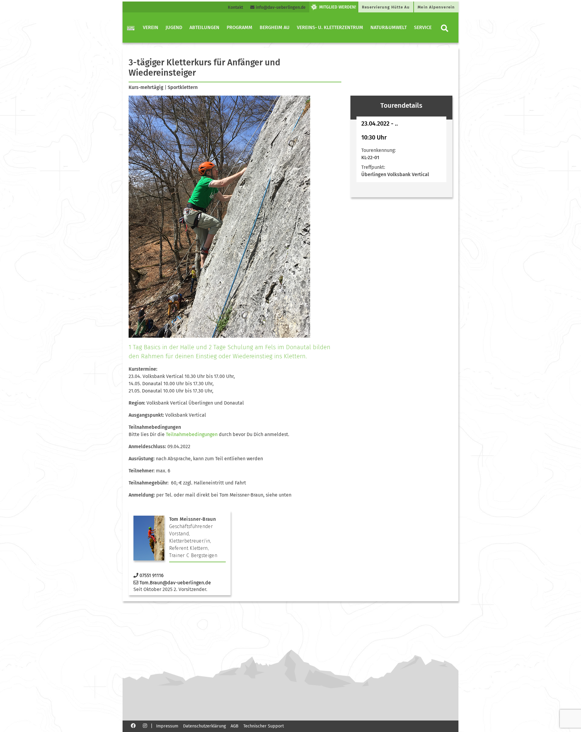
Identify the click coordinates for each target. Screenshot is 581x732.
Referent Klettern (188, 548)
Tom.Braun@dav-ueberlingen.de (175, 583)
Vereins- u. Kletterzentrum (330, 27)
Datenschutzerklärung (204, 726)
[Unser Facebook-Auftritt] (133, 725)
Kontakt (235, 7)
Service (423, 27)
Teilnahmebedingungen (192, 434)
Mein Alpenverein (436, 7)
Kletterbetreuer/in (189, 541)
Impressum (167, 726)
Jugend (174, 27)
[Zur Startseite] (130, 27)
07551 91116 (152, 575)
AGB (234, 726)
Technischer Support (263, 726)
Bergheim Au (275, 27)
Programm (239, 27)
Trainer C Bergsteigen (193, 555)
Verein (150, 27)
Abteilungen (204, 27)
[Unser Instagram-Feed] (145, 725)
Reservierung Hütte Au (386, 7)
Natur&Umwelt (388, 27)
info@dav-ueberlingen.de (280, 7)
